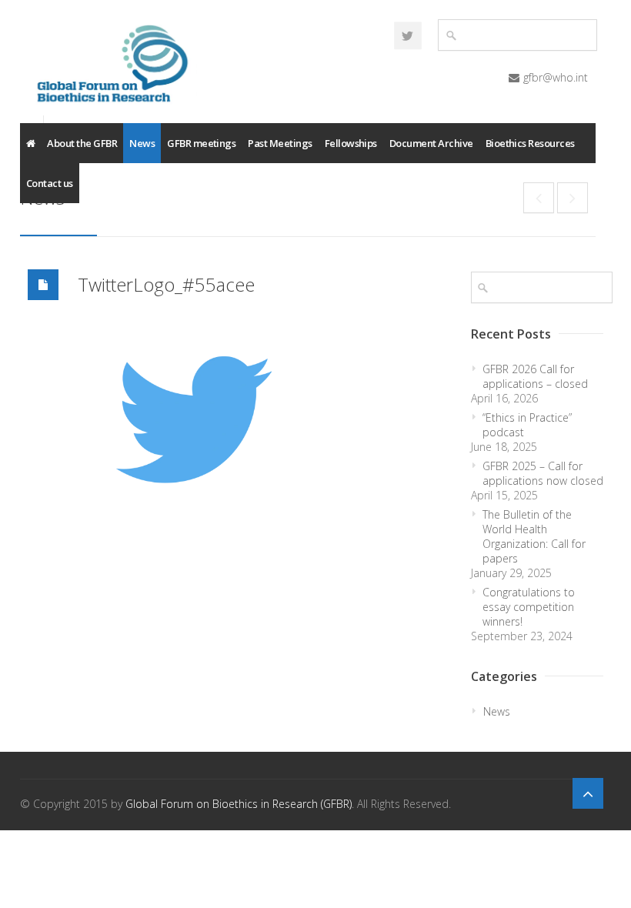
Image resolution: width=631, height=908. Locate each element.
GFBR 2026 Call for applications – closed (535, 376)
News (142, 143)
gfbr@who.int (555, 77)
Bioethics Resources (530, 143)
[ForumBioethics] (408, 35)
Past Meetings (280, 143)
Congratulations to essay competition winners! (528, 607)
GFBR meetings (201, 143)
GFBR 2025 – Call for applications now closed (542, 473)
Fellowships (351, 143)
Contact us (49, 183)
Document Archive (431, 143)
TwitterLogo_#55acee (166, 284)
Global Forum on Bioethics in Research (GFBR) (238, 803)
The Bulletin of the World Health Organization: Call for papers (534, 536)
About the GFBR (82, 143)
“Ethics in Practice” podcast (527, 424)
